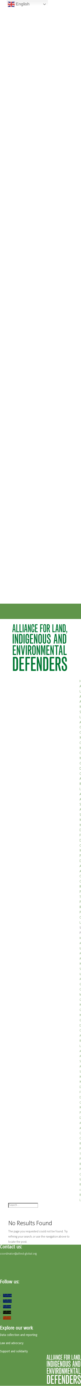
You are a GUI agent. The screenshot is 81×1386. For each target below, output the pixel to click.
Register (13, 611)
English (22, 4)
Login (11, 616)
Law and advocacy (11, 1343)
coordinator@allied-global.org (18, 1253)
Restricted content (19, 606)
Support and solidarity (14, 1351)
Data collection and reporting (18, 1335)
